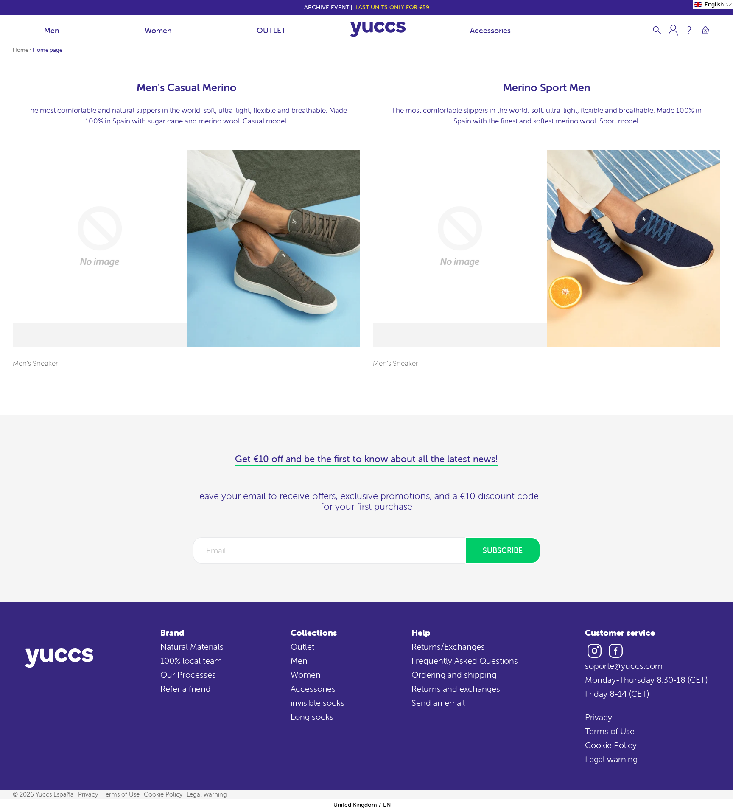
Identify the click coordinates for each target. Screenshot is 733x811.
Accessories (490, 30)
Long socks (312, 716)
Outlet (302, 646)
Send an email (438, 702)
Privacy (598, 717)
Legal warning (611, 759)
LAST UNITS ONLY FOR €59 (392, 7)
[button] (713, 4)
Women (158, 30)
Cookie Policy (611, 745)
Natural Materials (192, 646)
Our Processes (188, 674)
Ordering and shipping (453, 674)
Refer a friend (185, 688)
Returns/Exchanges (448, 646)
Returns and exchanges (455, 688)
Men (51, 30)
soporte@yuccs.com (624, 665)
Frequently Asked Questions (464, 660)
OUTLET (271, 30)
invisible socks (317, 702)
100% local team (191, 660)
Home (20, 49)
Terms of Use (610, 731)
